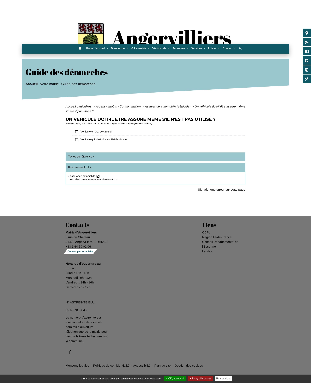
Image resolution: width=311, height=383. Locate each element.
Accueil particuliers (79, 106)
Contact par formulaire (80, 251)
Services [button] (197, 48)
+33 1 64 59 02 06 (78, 246)
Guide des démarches (78, 84)
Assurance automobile (85, 176)
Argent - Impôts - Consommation (119, 106)
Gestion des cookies (188, 365)
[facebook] (69, 352)
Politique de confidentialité (111, 365)
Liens (209, 224)
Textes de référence (80, 156)
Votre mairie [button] (139, 48)
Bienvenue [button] (118, 48)
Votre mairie (49, 84)
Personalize (223, 378)
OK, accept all (176, 378)
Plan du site (162, 365)
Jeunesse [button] (179, 48)
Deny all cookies (201, 378)
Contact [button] (228, 48)
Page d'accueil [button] (96, 48)
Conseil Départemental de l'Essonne (220, 244)
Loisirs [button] (212, 48)
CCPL (206, 232)
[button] (80, 49)
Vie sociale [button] (159, 48)
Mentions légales (77, 365)
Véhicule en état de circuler (93, 132)
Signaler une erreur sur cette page (221, 189)
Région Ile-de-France (217, 237)
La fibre (207, 251)
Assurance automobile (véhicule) (168, 106)
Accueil (31, 84)
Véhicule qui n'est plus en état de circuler (101, 140)
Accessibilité (141, 365)
